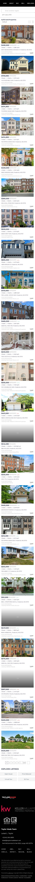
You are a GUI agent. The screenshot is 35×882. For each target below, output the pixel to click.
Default (4, 22)
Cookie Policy (23, 875)
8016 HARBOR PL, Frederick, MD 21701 (12, 632)
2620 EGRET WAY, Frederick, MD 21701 (12, 233)
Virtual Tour (8, 779)
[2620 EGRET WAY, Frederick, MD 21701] (17, 218)
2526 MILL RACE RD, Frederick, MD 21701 (13, 325)
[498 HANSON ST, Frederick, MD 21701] (17, 249)
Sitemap (21, 877)
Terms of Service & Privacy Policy (10, 875)
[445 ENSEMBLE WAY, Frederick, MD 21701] (17, 65)
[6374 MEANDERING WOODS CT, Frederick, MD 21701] (17, 34)
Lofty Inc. (10, 873)
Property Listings (13, 877)
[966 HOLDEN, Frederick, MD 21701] (17, 433)
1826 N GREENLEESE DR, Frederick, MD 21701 (14, 418)
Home (5, 3)
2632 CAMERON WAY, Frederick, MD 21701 (13, 172)
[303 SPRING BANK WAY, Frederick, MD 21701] (17, 525)
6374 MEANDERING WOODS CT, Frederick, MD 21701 (16, 49)
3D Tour (26, 779)
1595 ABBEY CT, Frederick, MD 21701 (11, 571)
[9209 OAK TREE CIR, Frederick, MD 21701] (17, 740)
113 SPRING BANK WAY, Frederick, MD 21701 (13, 111)
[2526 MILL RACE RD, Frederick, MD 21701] (17, 310)
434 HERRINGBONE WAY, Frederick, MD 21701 (14, 724)
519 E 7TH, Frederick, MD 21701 (10, 479)
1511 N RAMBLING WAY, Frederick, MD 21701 (13, 387)
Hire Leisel (30, 3)
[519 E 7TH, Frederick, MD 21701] (17, 464)
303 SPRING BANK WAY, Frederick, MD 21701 (14, 540)
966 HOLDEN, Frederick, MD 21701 (11, 448)
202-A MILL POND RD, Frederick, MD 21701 (13, 203)
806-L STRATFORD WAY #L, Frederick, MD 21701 (15, 602)
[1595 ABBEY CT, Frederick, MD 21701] (17, 556)
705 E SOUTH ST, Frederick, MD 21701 (12, 356)
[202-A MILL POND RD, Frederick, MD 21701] (17, 188)
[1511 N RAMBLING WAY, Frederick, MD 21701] (17, 372)
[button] (3, 10)
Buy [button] (17, 3)
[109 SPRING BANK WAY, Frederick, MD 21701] (17, 126)
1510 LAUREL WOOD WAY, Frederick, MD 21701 (14, 295)
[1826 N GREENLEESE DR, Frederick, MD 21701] (17, 402)
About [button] (11, 3)
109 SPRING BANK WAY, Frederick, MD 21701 (14, 141)
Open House (8, 774)
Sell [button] (22, 3)
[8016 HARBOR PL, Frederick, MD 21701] (17, 617)
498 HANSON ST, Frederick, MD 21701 (12, 264)
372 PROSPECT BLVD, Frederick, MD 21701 (13, 694)
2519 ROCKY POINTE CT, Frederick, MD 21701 (14, 510)
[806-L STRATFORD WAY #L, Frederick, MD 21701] (17, 586)
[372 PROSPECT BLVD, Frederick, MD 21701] (17, 678)
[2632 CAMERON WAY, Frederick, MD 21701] (17, 157)
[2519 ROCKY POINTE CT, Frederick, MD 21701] (17, 494)
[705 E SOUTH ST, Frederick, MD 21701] (17, 341)
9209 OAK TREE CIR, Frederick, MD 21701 (13, 755)
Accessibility (27, 877)
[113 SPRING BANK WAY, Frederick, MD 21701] (17, 96)
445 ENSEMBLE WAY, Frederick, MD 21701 (13, 80)
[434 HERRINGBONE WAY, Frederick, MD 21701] (17, 709)
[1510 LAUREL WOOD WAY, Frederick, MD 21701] (17, 280)
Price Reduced (26, 774)
